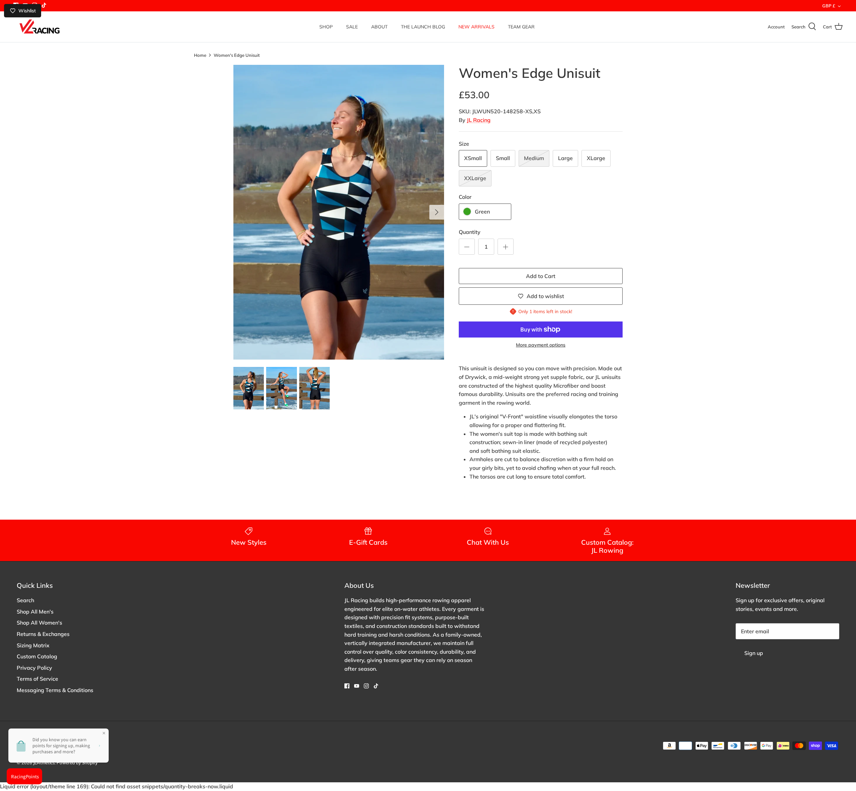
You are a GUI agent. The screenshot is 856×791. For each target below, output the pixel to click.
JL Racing (479, 120)
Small (503, 158)
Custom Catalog (37, 656)
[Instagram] (366, 685)
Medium (534, 158)
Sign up (753, 653)
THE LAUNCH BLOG (423, 27)
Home (200, 54)
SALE (352, 27)
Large (565, 158)
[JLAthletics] (39, 26)
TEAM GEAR (521, 27)
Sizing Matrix (33, 645)
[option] (338, 212)
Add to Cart (540, 276)
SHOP (326, 27)
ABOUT (379, 27)
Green (482, 211)
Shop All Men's (35, 611)
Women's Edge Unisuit (237, 54)
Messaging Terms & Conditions (55, 690)
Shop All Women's (39, 622)
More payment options (540, 345)
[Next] (436, 212)
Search (25, 600)
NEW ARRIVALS (476, 27)
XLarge (596, 158)
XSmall (473, 158)
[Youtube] (356, 685)
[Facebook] (346, 685)
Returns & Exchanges (43, 634)
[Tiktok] (43, 5)
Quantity (469, 232)
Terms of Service (37, 678)
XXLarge (475, 178)
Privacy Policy (34, 667)
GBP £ (828, 5)
